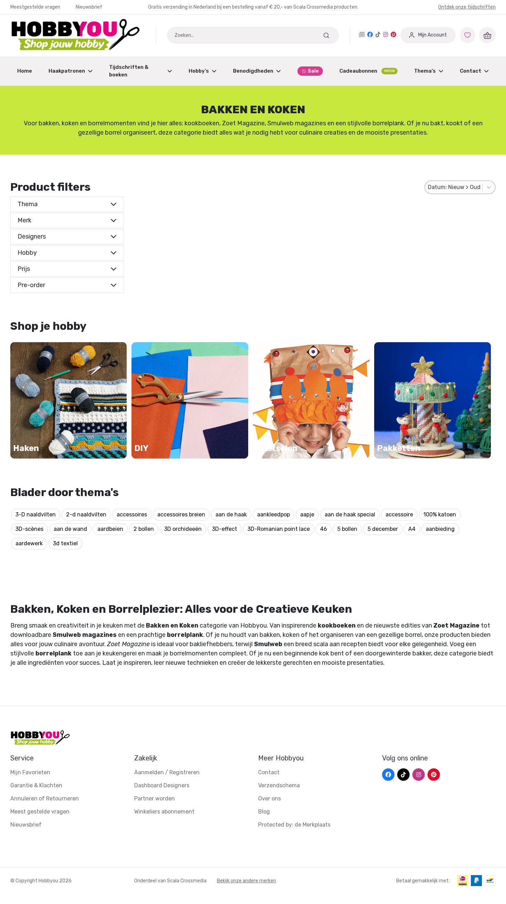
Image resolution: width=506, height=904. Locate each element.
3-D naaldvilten (35, 514)
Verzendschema (279, 785)
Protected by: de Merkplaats (294, 824)
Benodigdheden (253, 71)
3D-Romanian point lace (278, 529)
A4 (411, 529)
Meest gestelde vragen (40, 811)
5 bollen (347, 529)
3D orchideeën (183, 529)
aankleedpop (273, 514)
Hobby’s (199, 71)
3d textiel (65, 543)
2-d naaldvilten (86, 514)
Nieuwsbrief (89, 7)
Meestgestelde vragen (35, 7)
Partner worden (154, 798)
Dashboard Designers (161, 785)
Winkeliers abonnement (164, 811)
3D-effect (224, 529)
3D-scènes (29, 529)
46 (323, 529)
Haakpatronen (67, 71)
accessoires (132, 514)
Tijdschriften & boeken (128, 71)
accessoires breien (181, 514)
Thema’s (425, 71)
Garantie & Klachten (36, 785)
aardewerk (29, 543)
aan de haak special (350, 514)
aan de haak (231, 514)
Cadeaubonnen (367, 71)
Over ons (269, 798)
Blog (264, 811)
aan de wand (70, 529)
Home (24, 71)
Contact (470, 71)
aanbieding (440, 529)
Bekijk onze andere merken (246, 881)
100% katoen (439, 514)
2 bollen (144, 529)
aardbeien (110, 529)
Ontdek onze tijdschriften (467, 7)
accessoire (399, 514)
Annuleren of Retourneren (44, 798)
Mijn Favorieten (30, 772)
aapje (307, 514)
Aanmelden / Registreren (167, 772)
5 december (383, 529)
